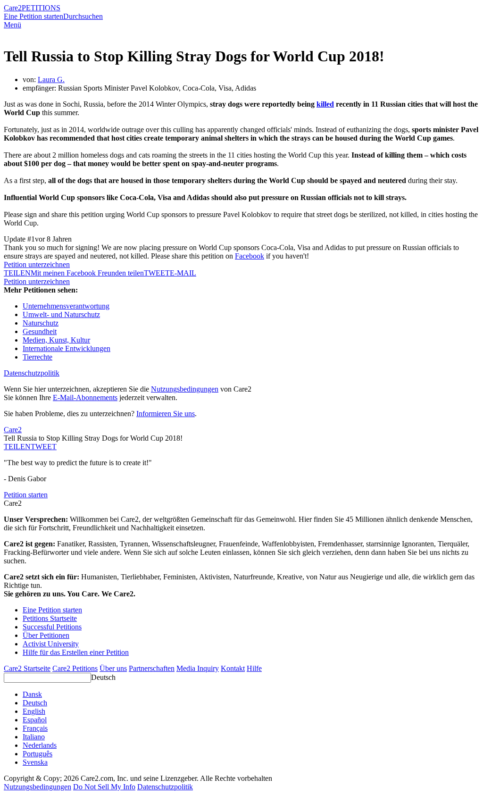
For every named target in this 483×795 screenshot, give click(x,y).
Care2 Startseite (27, 668)
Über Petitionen (46, 635)
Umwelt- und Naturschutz (61, 314)
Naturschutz (40, 323)
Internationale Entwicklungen (66, 348)
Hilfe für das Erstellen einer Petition (76, 652)
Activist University (51, 644)
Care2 (13, 8)
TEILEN (17, 447)
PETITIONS (41, 8)
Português (37, 754)
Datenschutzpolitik (31, 373)
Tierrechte (37, 357)
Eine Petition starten (33, 16)
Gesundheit (40, 331)
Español (35, 720)
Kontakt (233, 668)
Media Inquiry (197, 668)
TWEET (157, 273)
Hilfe (254, 668)
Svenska (35, 762)
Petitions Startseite (50, 618)
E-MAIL (183, 273)
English (34, 711)
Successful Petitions (52, 627)
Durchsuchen (83, 16)
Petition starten (26, 495)
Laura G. (51, 79)
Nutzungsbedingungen (184, 389)
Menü (12, 25)
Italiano (34, 737)
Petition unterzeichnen (37, 264)
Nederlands (40, 745)
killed (325, 104)
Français (35, 728)
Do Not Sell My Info (104, 787)
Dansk (32, 694)
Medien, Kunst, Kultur (56, 340)
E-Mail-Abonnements (85, 397)
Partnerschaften (152, 668)
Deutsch (103, 677)
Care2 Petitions (75, 668)
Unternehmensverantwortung (66, 306)
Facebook (249, 256)
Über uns (113, 668)
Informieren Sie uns (165, 414)
